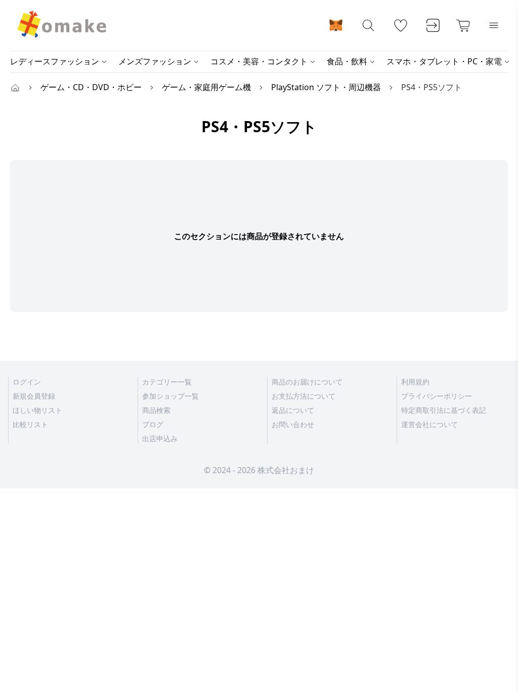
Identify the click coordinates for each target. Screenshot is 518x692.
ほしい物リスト (37, 410)
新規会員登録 (34, 396)
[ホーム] (15, 87)
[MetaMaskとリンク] (336, 25)
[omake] (60, 25)
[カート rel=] (463, 25)
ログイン (27, 382)
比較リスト (30, 424)
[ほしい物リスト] (400, 25)
